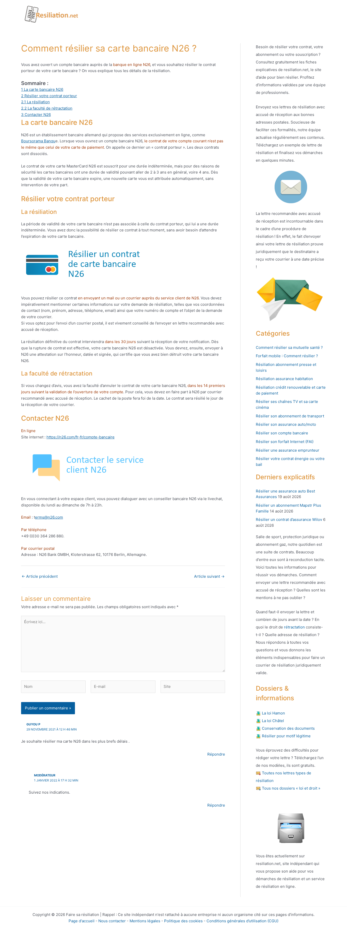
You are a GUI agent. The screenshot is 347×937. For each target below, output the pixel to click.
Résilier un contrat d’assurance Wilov (289, 519)
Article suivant (209, 576)
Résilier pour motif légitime (286, 736)
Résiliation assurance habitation (284, 378)
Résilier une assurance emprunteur (287, 450)
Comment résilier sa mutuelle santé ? (289, 347)
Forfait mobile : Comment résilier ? (287, 355)
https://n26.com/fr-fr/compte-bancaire (80, 437)
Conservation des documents (288, 728)
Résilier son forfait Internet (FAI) (284, 441)
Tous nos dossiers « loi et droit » (290, 788)
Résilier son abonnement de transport (290, 416)
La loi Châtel (272, 720)
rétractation (294, 627)
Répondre (216, 754)
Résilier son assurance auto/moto (286, 424)
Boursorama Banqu (38, 141)
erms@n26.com (49, 517)
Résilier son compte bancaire (282, 433)
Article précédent (40, 576)
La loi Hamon (273, 713)
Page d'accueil (81, 920)
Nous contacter (112, 920)
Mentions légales (145, 920)
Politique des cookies (183, 920)
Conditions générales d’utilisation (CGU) (242, 920)
